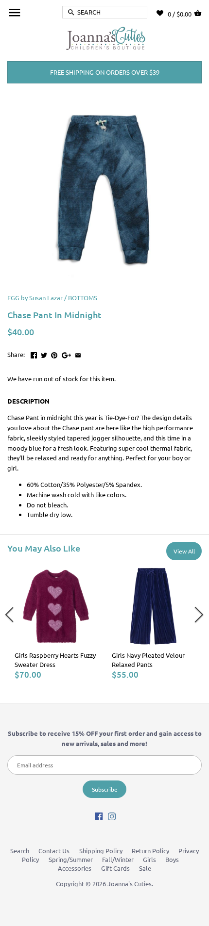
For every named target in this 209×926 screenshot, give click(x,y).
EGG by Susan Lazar (35, 297)
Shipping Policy (100, 850)
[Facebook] (99, 816)
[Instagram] (112, 816)
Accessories (74, 868)
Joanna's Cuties (129, 883)
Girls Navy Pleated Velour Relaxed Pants (148, 659)
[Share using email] (78, 353)
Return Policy (150, 850)
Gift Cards (115, 868)
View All (184, 551)
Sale (145, 868)
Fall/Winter (118, 859)
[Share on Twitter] (44, 353)
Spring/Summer (71, 859)
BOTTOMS (82, 297)
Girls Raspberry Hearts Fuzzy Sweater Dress (55, 659)
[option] (55, 622)
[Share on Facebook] (34, 353)
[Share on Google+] (66, 353)
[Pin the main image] (54, 353)
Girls (149, 859)
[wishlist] (162, 13)
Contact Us (54, 850)
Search (19, 850)
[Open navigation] (14, 12)
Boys (172, 859)
